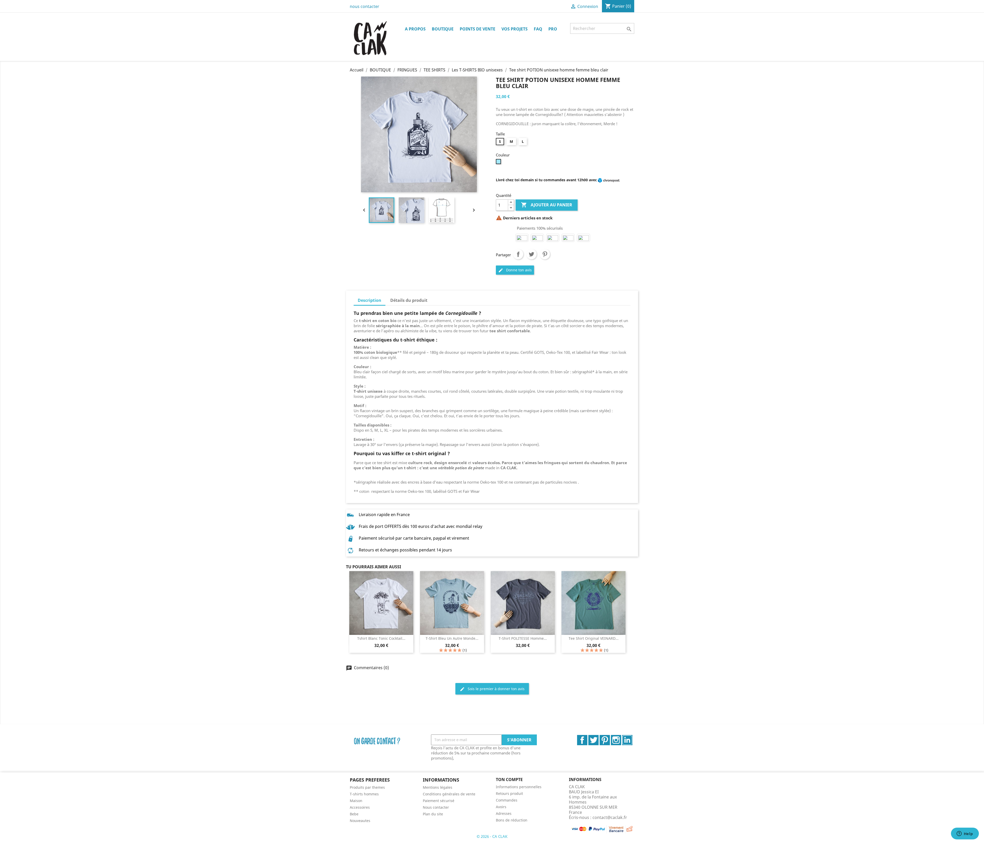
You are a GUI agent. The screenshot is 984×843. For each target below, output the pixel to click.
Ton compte (509, 779)
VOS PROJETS (514, 29)
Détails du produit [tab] (408, 300)
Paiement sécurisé (438, 800)
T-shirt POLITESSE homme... (523, 638)
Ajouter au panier (546, 205)
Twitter (593, 740)
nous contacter (364, 6)
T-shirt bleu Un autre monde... (452, 638)
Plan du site (433, 814)
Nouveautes (360, 820)
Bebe (354, 814)
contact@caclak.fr (609, 817)
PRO (552, 29)
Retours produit (509, 793)
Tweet (531, 254)
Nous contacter (436, 807)
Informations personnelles (518, 786)
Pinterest (545, 254)
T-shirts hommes (364, 794)
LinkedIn (627, 740)
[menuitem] (382, 787)
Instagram (616, 740)
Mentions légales (437, 787)
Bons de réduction (511, 820)
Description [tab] (369, 300)
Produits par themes (367, 787)
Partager (518, 254)
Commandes (506, 800)
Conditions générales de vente (449, 794)
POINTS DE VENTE (477, 29)
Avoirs (501, 806)
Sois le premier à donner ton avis (492, 689)
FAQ (538, 29)
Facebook (582, 740)
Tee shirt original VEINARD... (594, 638)
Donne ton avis (515, 270)
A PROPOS (415, 29)
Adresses (503, 813)
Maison (356, 800)
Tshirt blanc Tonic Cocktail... (381, 638)
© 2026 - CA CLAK (492, 836)
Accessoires (360, 807)
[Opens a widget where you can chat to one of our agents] (965, 834)
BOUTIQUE (443, 29)
